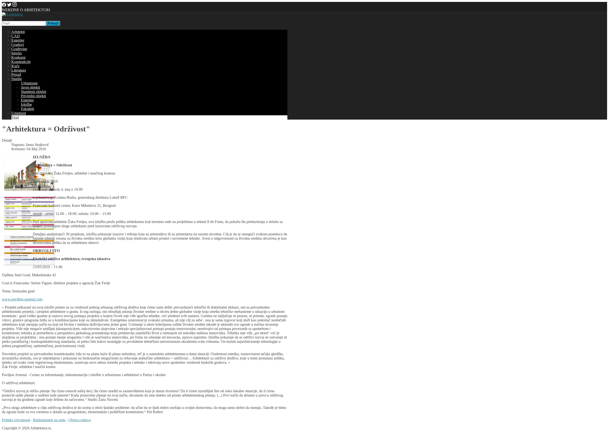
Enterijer (17, 40)
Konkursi (18, 57)
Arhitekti (18, 32)
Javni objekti (30, 87)
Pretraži (7, 19)
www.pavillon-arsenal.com (22, 299)
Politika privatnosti (16, 420)
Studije (16, 79)
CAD (15, 36)
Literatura (18, 70)
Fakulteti (27, 109)
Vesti (15, 117)
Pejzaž (16, 75)
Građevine (19, 49)
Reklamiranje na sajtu (49, 420)
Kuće (15, 66)
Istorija (16, 53)
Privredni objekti (33, 96)
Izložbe (26, 104)
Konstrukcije (21, 62)
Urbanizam (29, 83)
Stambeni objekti (33, 92)
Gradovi (17, 45)
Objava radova (80, 420)
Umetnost (18, 113)
